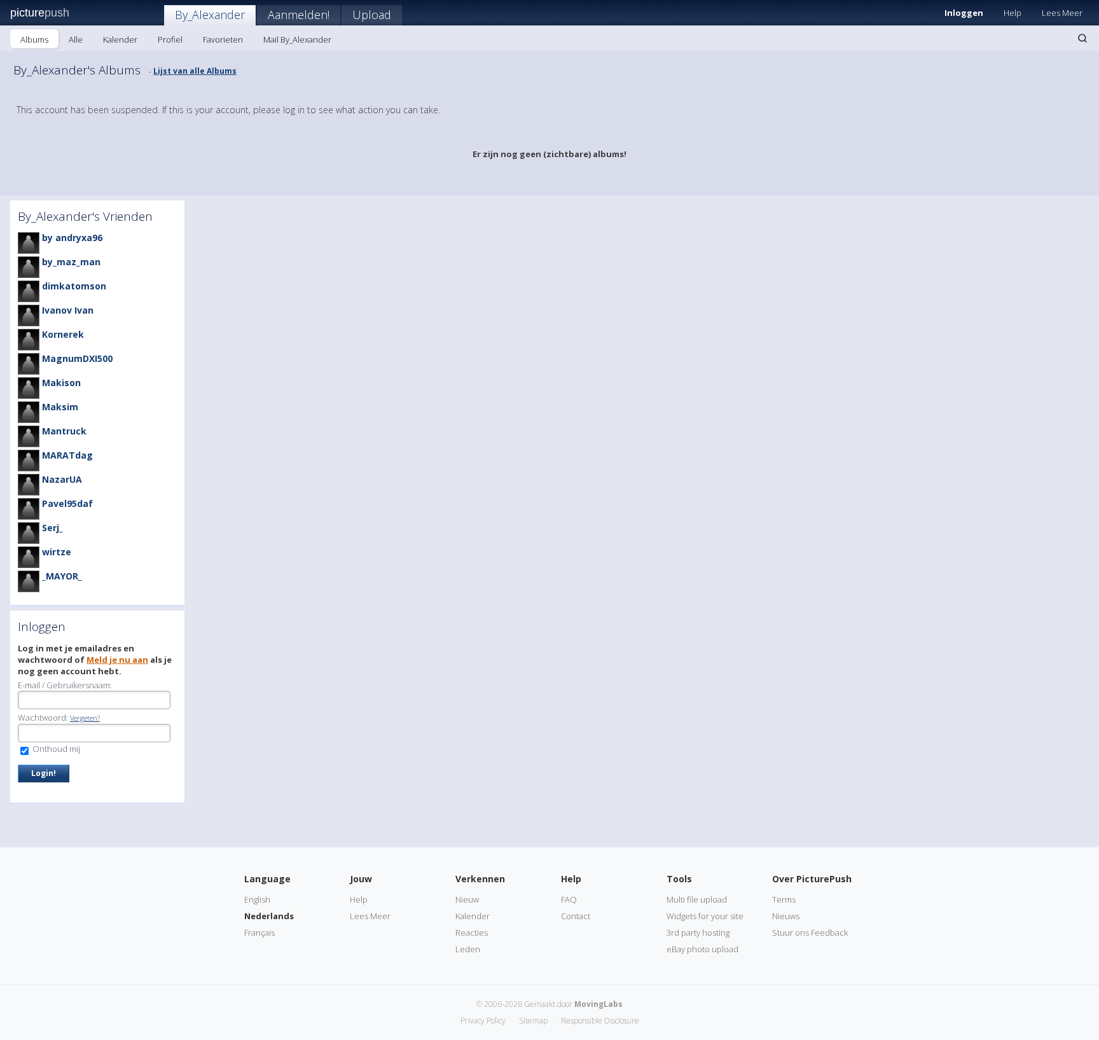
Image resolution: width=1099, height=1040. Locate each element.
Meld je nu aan (117, 659)
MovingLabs (598, 1004)
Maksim (60, 407)
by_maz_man (71, 262)
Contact (575, 916)
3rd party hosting (698, 932)
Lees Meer (1062, 12)
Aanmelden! (298, 14)
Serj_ (52, 528)
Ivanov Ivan (67, 310)
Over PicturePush (812, 879)
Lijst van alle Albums (195, 71)
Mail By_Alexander (297, 39)
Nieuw (467, 899)
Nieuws (785, 916)
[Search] (1082, 38)
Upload (371, 14)
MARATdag (67, 455)
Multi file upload (697, 899)
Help (1012, 12)
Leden (467, 949)
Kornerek (63, 334)
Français (259, 932)
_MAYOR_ (62, 576)
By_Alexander (210, 14)
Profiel (170, 39)
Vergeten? (85, 718)
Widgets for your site (705, 916)
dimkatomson (74, 286)
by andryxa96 (72, 238)
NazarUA (62, 479)
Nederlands (269, 916)
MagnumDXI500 (77, 358)
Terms (784, 899)
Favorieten (223, 39)
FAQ (569, 899)
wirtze (56, 552)
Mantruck (64, 431)
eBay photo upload (702, 949)
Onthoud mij (55, 748)
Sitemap (533, 1020)
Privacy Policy (483, 1020)
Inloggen (963, 12)
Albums (34, 39)
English (257, 899)
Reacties (471, 932)
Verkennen (480, 879)
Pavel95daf (67, 503)
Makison (61, 383)
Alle (76, 39)
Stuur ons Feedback (810, 932)
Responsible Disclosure (600, 1020)
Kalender (120, 39)
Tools (679, 879)
